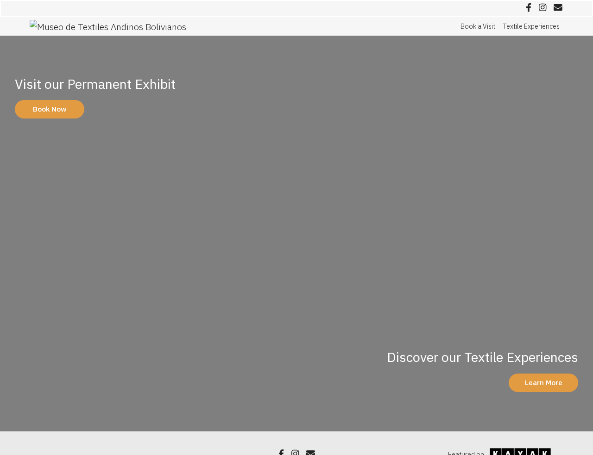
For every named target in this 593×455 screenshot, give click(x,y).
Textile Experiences (531, 26)
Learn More (543, 382)
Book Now (50, 108)
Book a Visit (478, 26)
